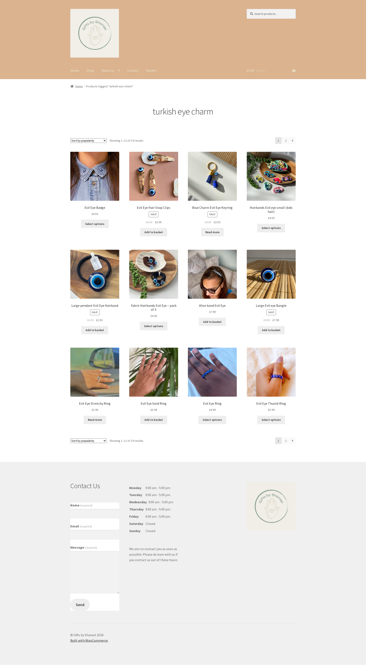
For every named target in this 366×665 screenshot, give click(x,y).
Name (81, 505)
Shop (90, 70)
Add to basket (153, 232)
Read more (212, 232)
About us (107, 70)
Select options (94, 224)
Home (74, 70)
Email (81, 526)
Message (83, 547)
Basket (151, 70)
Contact (133, 70)
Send (80, 604)
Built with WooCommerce (89, 640)
